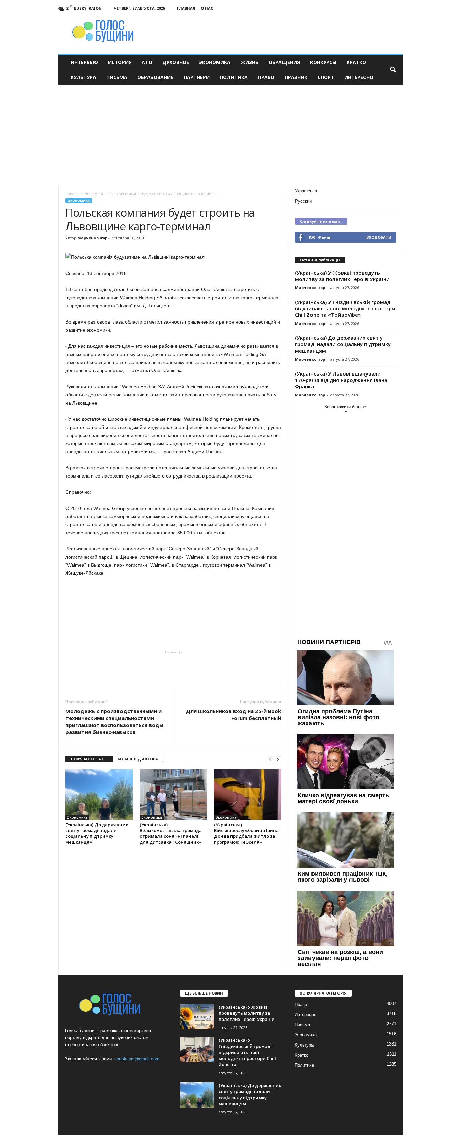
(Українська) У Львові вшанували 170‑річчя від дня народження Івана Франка (341, 380)
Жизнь (250, 62)
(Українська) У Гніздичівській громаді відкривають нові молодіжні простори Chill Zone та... (247, 1052)
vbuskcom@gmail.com (136, 1058)
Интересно (358, 77)
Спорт (326, 77)
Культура (83, 77)
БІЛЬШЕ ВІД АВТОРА (138, 759)
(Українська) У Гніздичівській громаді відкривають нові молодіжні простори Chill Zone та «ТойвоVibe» (345, 308)
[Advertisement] (230, 135)
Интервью (84, 62)
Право (266, 77)
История (120, 62)
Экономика (215, 62)
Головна (71, 193)
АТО (147, 62)
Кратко (356, 62)
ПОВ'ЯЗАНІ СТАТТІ (89, 759)
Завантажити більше (345, 406)
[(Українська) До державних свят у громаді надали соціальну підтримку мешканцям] (99, 794)
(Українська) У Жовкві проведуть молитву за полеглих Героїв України (342, 275)
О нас (207, 8)
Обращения (284, 62)
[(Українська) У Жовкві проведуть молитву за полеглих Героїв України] (197, 1016)
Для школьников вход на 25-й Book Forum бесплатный (233, 714)
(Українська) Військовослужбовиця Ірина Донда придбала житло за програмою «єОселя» (246, 833)
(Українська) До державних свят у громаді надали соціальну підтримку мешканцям (96, 833)
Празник (295, 77)
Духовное (175, 62)
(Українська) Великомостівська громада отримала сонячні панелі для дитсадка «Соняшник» (171, 833)
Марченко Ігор (92, 237)
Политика (234, 77)
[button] (392, 69)
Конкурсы (323, 62)
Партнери (197, 77)
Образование (155, 77)
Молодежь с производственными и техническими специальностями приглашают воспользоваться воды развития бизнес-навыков (114, 721)
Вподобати (378, 237)
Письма (116, 77)
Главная (186, 8)
